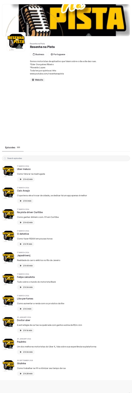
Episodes (12, 147)
